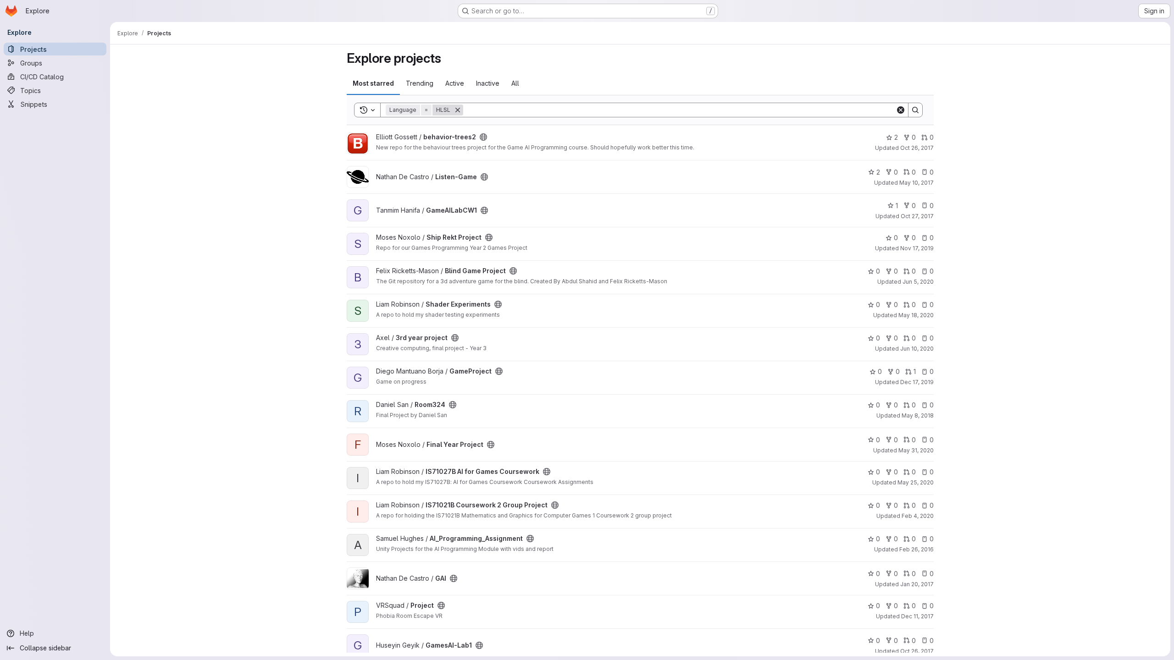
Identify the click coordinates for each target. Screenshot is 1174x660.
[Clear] (900, 110)
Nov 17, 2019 (917, 248)
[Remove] (457, 110)
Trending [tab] (419, 83)
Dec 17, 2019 (917, 382)
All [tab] (515, 83)
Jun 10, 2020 (917, 348)
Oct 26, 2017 (917, 147)
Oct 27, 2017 (917, 216)
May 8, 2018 (918, 415)
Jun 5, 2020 (918, 281)
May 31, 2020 (916, 450)
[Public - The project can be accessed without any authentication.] (483, 137)
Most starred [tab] (373, 83)
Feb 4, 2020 (918, 515)
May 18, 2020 (916, 315)
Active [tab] (454, 83)
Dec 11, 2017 (917, 616)
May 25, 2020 (915, 482)
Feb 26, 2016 (916, 549)
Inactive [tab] (487, 83)
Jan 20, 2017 (917, 584)
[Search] (915, 110)
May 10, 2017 (916, 182)
